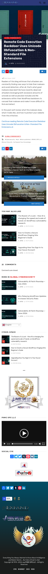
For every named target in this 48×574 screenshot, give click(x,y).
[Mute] (40, 444)
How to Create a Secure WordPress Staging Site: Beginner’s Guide (28, 235)
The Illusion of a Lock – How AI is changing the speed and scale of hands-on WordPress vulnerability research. (32, 219)
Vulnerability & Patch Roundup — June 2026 (31, 312)
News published (26, 139)
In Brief (21, 569)
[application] (24, 433)
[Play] (4, 444)
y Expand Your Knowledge (22, 142)
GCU (28, 569)
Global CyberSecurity (13, 38)
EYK (15, 569)
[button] (24, 433)
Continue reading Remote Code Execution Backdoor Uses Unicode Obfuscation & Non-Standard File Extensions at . (23, 124)
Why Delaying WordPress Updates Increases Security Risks (32, 297)
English (8, 325)
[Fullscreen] (43, 444)
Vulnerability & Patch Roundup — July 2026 (31, 282)
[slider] (22, 443)
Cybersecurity (10, 139)
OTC (12, 63)
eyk (18, 139)
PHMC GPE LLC (37, 139)
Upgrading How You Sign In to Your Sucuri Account (30, 248)
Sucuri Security (8, 142)
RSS (32, 569)
